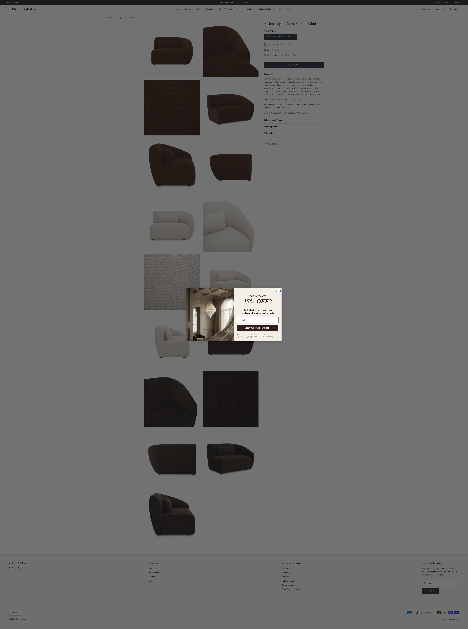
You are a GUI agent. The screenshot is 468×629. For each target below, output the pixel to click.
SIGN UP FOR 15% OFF (258, 328)
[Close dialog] (278, 291)
